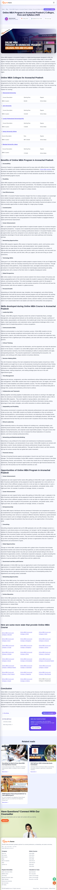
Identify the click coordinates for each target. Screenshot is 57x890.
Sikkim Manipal (5, 879)
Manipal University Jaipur (7, 877)
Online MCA (31, 855)
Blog (7, 9)
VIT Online (4, 884)
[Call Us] (54, 882)
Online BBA (31, 858)
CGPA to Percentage (33, 875)
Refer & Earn (4, 857)
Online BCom (32, 860)
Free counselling (36, 727)
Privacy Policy (36, 888)
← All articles (5, 713)
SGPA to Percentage (33, 877)
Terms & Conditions (44, 888)
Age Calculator (32, 871)
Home (3, 9)
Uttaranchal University (7, 881)
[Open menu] (53, 2)
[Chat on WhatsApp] (54, 879)
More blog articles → (8, 724)
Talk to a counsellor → (49, 713)
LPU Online (4, 875)
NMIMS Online (5, 873)
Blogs (3, 858)
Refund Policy (52, 888)
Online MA (31, 864)
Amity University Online (7, 871)
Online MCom (32, 862)
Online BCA (31, 857)
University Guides (7, 721)
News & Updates (5, 860)
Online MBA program (45, 169)
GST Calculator (32, 873)
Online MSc (31, 866)
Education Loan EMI (33, 879)
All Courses (4, 855)
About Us (4, 853)
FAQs (3, 862)
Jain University (5, 883)
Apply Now (5, 820)
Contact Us (4, 864)
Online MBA (31, 853)
